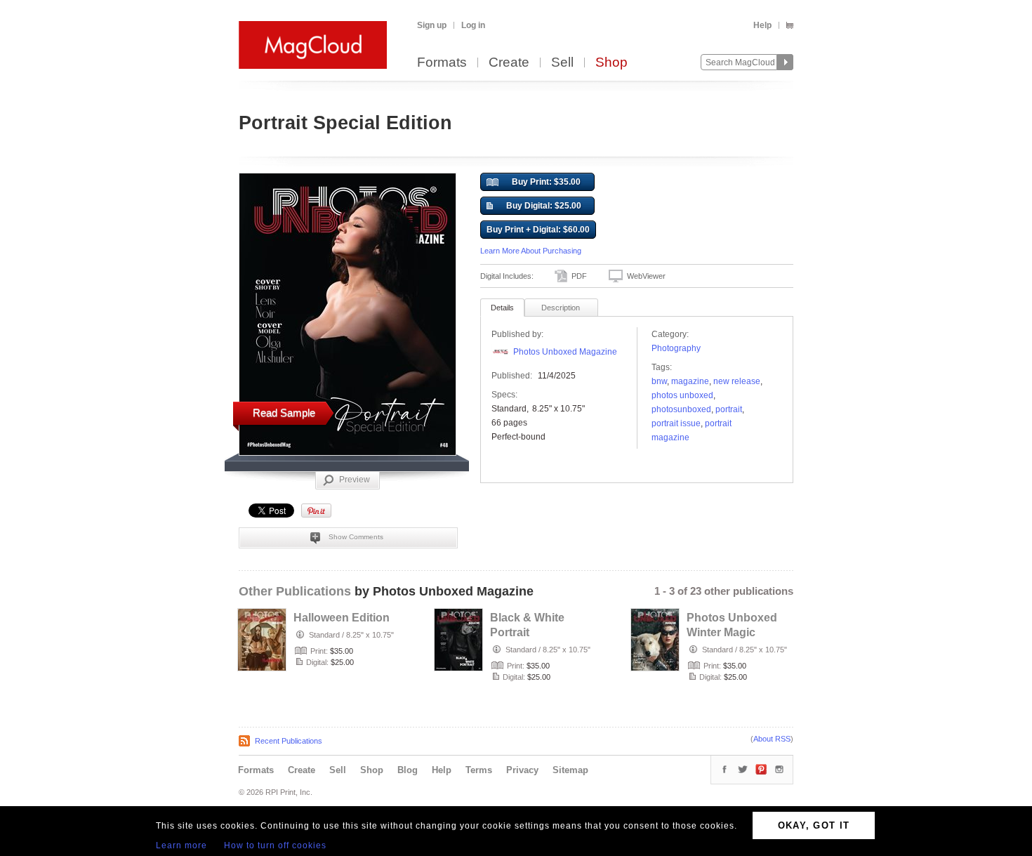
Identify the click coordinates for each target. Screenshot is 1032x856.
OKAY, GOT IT (814, 825)
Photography (676, 348)
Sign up (431, 25)
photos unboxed (682, 395)
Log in (473, 25)
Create (509, 63)
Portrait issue (676, 423)
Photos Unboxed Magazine (565, 352)
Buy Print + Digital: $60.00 (538, 230)
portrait (728, 409)
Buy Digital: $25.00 (543, 206)
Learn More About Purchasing (530, 250)
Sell (562, 63)
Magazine (690, 381)
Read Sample (284, 413)
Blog (407, 770)
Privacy (522, 770)
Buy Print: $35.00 (546, 182)
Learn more (181, 845)
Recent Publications (288, 741)
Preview (354, 480)
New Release (736, 381)
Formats (442, 63)
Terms (478, 770)
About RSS (771, 739)
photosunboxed (681, 409)
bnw (659, 381)
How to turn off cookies (275, 845)
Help (762, 25)
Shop (611, 63)
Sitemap (570, 770)
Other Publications (295, 591)
